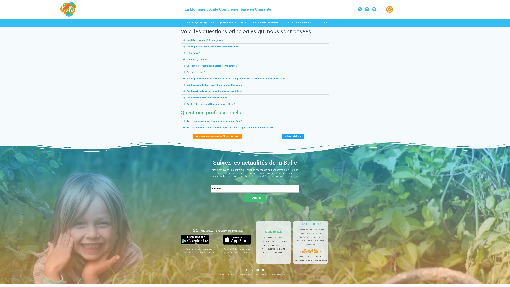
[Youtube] (258, 270)
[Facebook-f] (246, 270)
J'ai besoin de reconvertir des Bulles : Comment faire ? (214, 121)
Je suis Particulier (231, 22)
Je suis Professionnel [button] (266, 22)
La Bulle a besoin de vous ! (310, 237)
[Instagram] (367, 9)
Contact (321, 22)
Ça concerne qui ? (196, 72)
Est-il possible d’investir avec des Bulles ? (208, 97)
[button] (255, 40)
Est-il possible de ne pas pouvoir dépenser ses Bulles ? (215, 91)
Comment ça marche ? (198, 59)
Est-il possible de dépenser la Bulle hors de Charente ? (214, 85)
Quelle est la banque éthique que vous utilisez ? (211, 104)
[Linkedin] (374, 9)
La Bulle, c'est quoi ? (199, 22)
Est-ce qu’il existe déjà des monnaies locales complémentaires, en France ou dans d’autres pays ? (237, 78)
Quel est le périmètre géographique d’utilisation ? (212, 66)
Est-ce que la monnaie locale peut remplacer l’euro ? (213, 46)
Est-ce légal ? (193, 53)
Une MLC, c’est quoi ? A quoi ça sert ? (206, 40)
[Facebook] (360, 9)
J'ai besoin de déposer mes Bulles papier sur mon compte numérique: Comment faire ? (231, 127)
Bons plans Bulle (299, 22)
